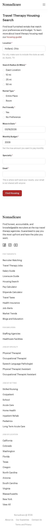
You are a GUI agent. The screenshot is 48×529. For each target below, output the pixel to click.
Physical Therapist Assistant (17, 369)
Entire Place (11, 96)
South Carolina (10, 483)
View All (7, 505)
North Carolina (10, 473)
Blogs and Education (13, 319)
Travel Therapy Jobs (13, 266)
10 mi (8, 75)
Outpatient (8, 395)
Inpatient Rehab (11, 416)
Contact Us (37, 520)
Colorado (7, 446)
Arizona (6, 478)
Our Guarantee (22, 520)
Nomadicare (12, 4)
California (7, 441)
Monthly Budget (11, 137)
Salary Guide (9, 271)
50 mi (8, 84)
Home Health (9, 411)
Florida (6, 457)
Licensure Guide (11, 276)
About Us (9, 520)
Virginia (6, 489)
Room (8, 101)
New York (7, 499)
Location (7, 43)
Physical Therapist (12, 353)
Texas (5, 462)
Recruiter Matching (12, 260)
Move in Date (9, 124)
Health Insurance (11, 303)
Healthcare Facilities (13, 339)
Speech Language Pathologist (18, 364)
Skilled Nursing (10, 389)
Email (6, 168)
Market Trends (10, 314)
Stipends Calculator (12, 292)
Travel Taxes (9, 298)
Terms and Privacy (23, 525)
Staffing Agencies (11, 334)
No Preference (13, 117)
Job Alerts (8, 308)
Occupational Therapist (14, 358)
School (6, 400)
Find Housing (12, 193)
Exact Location (13, 70)
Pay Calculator (10, 287)
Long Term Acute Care (14, 427)
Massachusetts (10, 494)
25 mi (8, 80)
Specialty (8, 155)
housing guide (14, 37)
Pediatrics (8, 421)
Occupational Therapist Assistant (19, 374)
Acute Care (8, 405)
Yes (7, 112)
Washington (9, 451)
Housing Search (11, 282)
